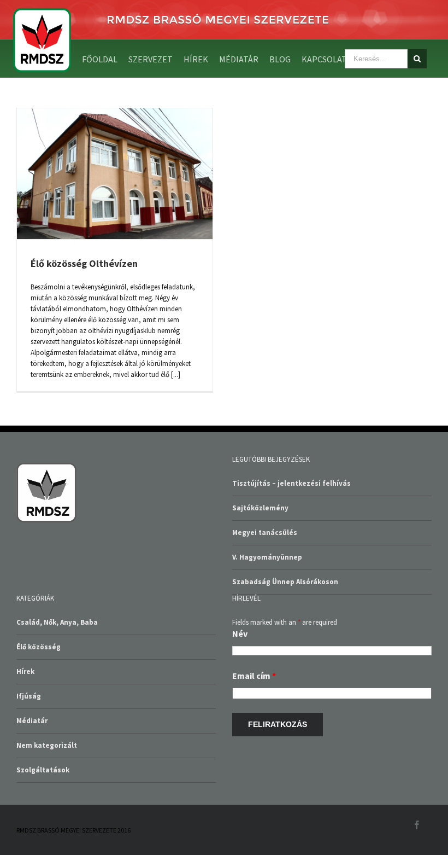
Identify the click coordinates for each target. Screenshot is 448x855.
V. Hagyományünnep (267, 557)
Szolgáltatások (42, 770)
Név (239, 633)
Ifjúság (28, 696)
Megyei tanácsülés (264, 532)
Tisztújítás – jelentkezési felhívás (291, 483)
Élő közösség (38, 647)
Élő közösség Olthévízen (84, 263)
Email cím (254, 675)
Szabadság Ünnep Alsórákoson (285, 581)
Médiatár (32, 720)
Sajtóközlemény (260, 508)
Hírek (25, 671)
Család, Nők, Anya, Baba (57, 622)
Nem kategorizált (46, 745)
